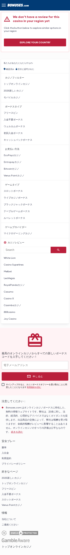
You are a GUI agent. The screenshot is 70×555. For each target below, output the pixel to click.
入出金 (5, 452)
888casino (9, 312)
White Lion (10, 257)
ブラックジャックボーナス (18, 204)
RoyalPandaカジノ (14, 284)
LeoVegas (9, 278)
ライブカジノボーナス (16, 197)
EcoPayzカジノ (12, 155)
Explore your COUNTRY (35, 42)
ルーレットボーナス (14, 217)
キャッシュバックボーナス (18, 139)
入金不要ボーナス (13, 119)
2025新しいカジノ (14, 90)
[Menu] (4, 5)
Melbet (8, 271)
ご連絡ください (10, 524)
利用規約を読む (34, 387)
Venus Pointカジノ (14, 175)
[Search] (58, 250)
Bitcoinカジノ (11, 168)
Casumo (8, 291)
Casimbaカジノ (12, 305)
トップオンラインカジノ (17, 83)
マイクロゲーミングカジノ (18, 233)
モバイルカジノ (12, 97)
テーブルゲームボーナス (17, 211)
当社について (9, 519)
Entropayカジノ (13, 162)
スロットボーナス (13, 190)
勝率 (4, 447)
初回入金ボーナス (13, 133)
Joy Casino (10, 318)
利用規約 (6, 458)
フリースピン (11, 112)
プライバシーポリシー (13, 463)
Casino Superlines (14, 264)
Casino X (9, 298)
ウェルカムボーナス (14, 126)
